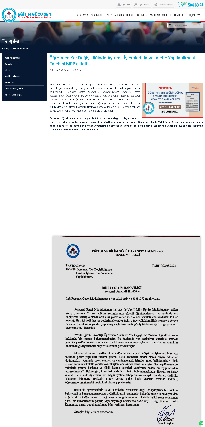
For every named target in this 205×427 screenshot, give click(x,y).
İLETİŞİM (190, 15)
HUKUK (129, 15)
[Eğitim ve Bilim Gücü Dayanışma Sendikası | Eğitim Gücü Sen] (27, 15)
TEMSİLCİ (178, 15)
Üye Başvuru (144, 5)
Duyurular (8, 64)
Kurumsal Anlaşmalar (14, 88)
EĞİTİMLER (141, 15)
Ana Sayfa (7, 48)
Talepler (11, 41)
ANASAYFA (82, 15)
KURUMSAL (96, 15)
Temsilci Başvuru (165, 5)
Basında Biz (10, 82)
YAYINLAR (154, 15)
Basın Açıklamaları (12, 57)
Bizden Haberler (20, 48)
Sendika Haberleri (12, 76)
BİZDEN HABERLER (114, 15)
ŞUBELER (166, 15)
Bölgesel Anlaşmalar (13, 94)
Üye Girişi (126, 5)
